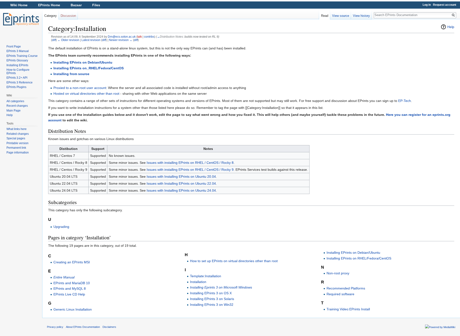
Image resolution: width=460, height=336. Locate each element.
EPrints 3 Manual (17, 51)
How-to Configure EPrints (17, 71)
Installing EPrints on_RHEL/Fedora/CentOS (88, 68)
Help (450, 27)
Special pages (15, 138)
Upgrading (61, 227)
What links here (16, 129)
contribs (149, 36)
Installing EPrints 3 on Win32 (211, 305)
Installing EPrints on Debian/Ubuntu (82, 62)
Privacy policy (55, 326)
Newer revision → (120, 39)
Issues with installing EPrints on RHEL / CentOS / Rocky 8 (190, 163)
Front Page (13, 46)
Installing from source (71, 74)
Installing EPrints (17, 65)
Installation (198, 282)
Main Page (13, 110)
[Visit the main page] (21, 19)
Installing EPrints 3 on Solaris (212, 299)
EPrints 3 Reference (19, 82)
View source (340, 16)
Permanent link (16, 147)
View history (361, 16)
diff (54, 39)
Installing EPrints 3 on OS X (211, 293)
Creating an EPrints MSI (71, 262)
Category (50, 16)
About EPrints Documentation (83, 326)
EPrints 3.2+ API (16, 77)
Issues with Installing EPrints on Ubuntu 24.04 (181, 190)
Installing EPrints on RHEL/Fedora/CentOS (359, 258)
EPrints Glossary (17, 60)
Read (324, 16)
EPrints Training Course (22, 56)
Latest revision (90, 39)
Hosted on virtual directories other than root (86, 93)
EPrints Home (49, 5)
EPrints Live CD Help (69, 294)
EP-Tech (404, 101)
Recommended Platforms (346, 288)
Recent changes (17, 105)
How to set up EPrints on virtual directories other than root (234, 261)
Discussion (68, 16)
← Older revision (68, 39)
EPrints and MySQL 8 (69, 288)
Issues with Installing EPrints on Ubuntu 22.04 (181, 183)
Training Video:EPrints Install (348, 309)
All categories (15, 101)
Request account (444, 4)
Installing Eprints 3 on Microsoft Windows (221, 287)
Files (96, 5)
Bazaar (76, 5)
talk (139, 36)
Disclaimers (109, 326)
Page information (17, 152)
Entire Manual (64, 277)
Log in (427, 4)
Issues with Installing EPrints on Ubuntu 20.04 (181, 176)
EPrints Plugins (16, 87)
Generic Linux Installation (72, 309)
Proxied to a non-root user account (79, 88)
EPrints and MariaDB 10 (71, 283)
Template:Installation (205, 276)
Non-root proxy (338, 273)
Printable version (17, 143)
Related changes (17, 134)
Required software (340, 294)
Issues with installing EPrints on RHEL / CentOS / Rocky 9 (190, 169)
